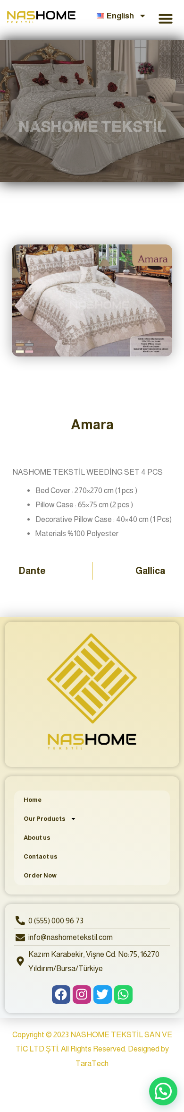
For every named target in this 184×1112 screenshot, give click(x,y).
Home (33, 799)
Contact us (41, 856)
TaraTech (92, 1063)
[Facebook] (61, 994)
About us (37, 837)
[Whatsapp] (123, 994)
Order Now (40, 875)
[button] (165, 18)
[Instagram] (82, 994)
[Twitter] (102, 994)
